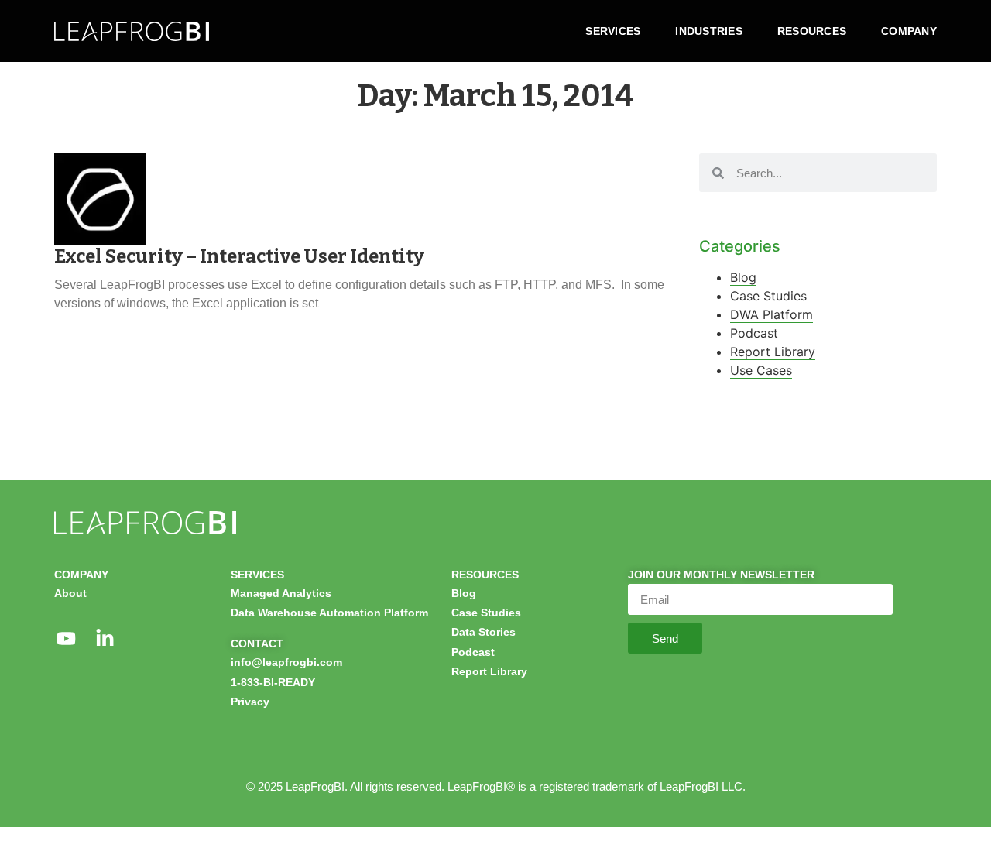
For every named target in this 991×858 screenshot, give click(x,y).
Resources (811, 31)
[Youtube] (65, 638)
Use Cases (761, 370)
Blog (743, 277)
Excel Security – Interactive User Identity (239, 256)
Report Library (772, 351)
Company (909, 31)
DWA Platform (771, 314)
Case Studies (768, 296)
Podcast (754, 333)
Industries (708, 31)
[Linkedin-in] (104, 638)
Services (612, 31)
